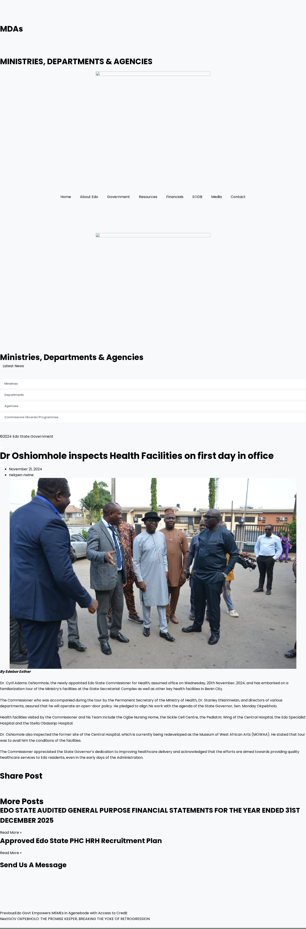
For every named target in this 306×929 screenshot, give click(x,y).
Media (216, 196)
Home (65, 196)
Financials (174, 196)
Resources (148, 196)
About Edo (89, 196)
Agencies (11, 406)
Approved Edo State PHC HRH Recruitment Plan (81, 841)
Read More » (11, 832)
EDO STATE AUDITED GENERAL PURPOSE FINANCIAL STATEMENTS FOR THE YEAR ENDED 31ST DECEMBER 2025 (123, 366)
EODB (197, 196)
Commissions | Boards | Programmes (31, 417)
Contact (238, 196)
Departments (14, 395)
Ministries (11, 383)
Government (118, 196)
